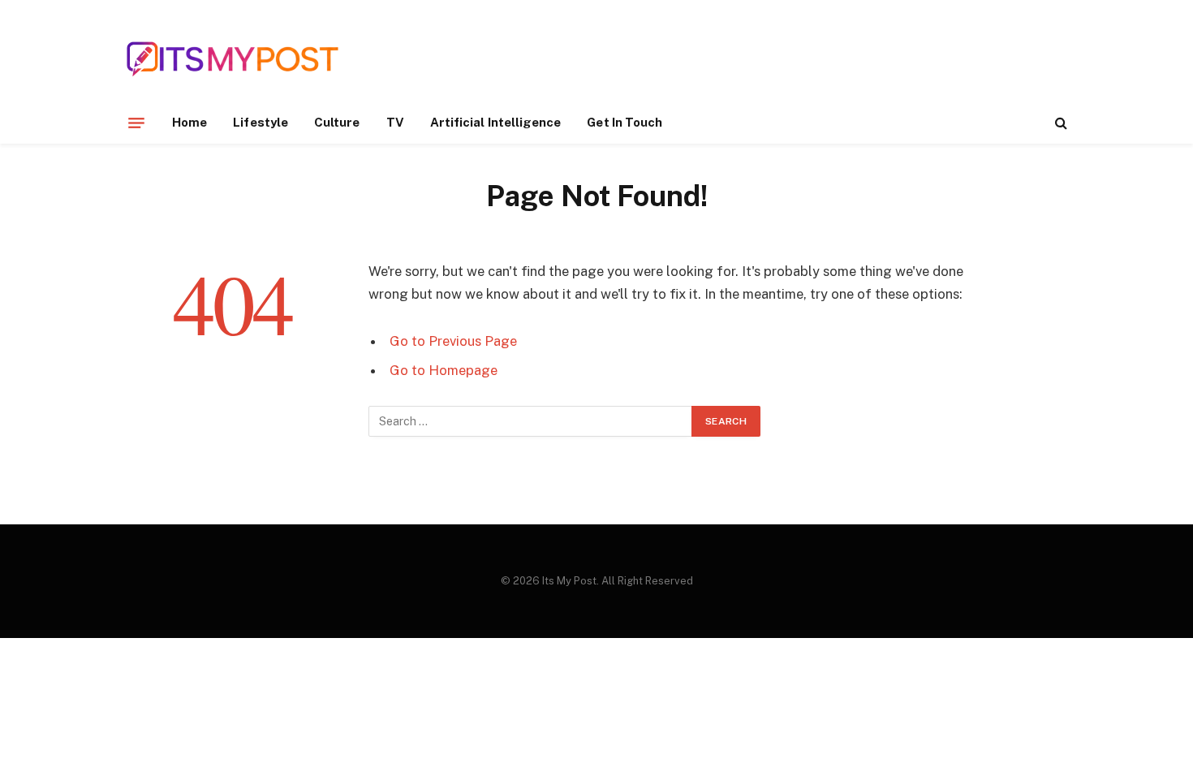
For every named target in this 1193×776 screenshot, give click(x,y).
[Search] (1059, 123)
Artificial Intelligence (496, 122)
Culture (337, 122)
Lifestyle (260, 122)
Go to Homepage (443, 370)
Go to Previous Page (453, 341)
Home (189, 122)
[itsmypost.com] (232, 59)
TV (395, 122)
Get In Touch (624, 122)
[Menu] (136, 122)
